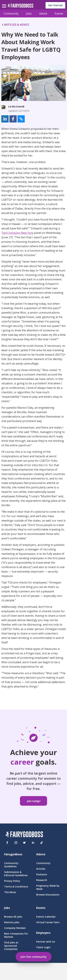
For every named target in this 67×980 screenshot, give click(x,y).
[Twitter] (24, 842)
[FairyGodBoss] (24, 834)
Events (59, 13)
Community (11, 13)
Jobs (29, 13)
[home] (20, 7)
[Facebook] (7, 842)
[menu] (4, 3)
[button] (5, 118)
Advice (43, 13)
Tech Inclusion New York (17, 233)
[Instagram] (15, 842)
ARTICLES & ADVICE (16, 24)
